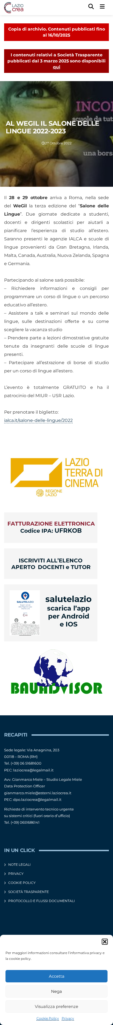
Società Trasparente (28, 892)
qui (56, 67)
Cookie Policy (47, 1018)
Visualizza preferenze (56, 1006)
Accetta (56, 976)
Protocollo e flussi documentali (41, 901)
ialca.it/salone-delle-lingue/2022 (38, 420)
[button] (105, 941)
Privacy (68, 1018)
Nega (56, 991)
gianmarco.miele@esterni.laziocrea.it (37, 793)
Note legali (19, 864)
